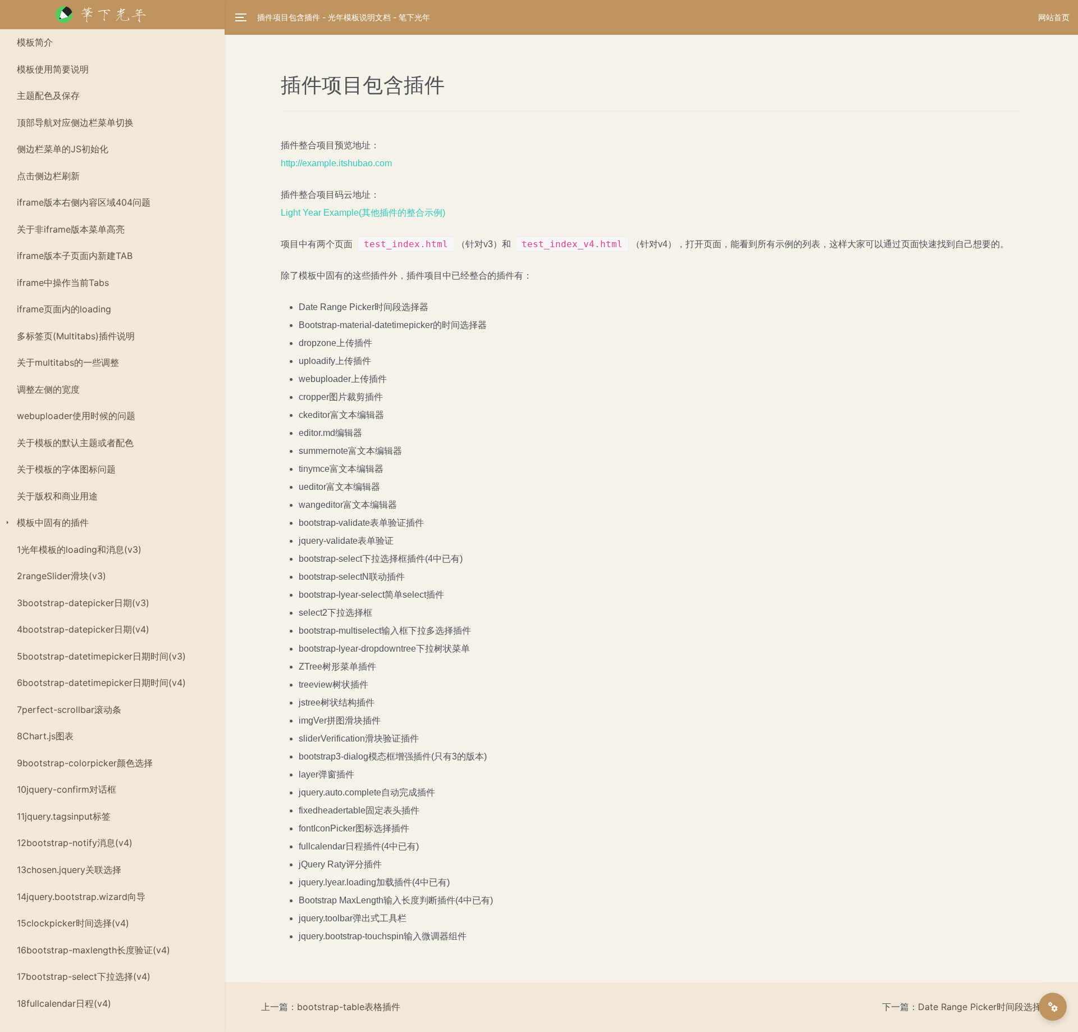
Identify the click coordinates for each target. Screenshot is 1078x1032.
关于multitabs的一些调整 (68, 362)
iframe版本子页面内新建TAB (75, 255)
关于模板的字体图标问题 (66, 469)
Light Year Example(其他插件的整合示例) (363, 212)
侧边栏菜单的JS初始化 (62, 148)
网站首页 (1054, 17)
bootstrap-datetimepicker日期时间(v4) (101, 682)
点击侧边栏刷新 (48, 175)
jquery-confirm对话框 (66, 789)
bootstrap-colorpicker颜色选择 (85, 763)
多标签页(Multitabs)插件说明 (76, 336)
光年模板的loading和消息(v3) (79, 549)
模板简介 (35, 42)
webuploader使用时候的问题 (76, 415)
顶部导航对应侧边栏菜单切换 (75, 122)
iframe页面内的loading (64, 309)
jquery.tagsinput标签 (64, 816)
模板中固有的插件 (53, 522)
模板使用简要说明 (53, 69)
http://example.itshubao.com (336, 163)
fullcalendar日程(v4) (64, 1003)
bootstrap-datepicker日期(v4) (83, 629)
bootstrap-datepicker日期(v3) (83, 602)
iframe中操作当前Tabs (63, 282)
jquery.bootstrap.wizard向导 (81, 896)
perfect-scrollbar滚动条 (69, 709)
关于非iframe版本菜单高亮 (71, 229)
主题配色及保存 (48, 95)
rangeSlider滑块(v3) (61, 575)
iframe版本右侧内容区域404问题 (83, 202)
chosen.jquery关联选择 (69, 869)
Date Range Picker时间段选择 (980, 1006)
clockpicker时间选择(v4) (73, 923)
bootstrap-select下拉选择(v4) (83, 976)
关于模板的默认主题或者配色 (75, 442)
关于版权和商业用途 (57, 496)
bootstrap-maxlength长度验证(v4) (93, 950)
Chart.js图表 (45, 736)
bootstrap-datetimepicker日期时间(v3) (101, 656)
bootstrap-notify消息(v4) (75, 842)
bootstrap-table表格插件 (348, 1006)
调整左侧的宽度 (48, 389)
